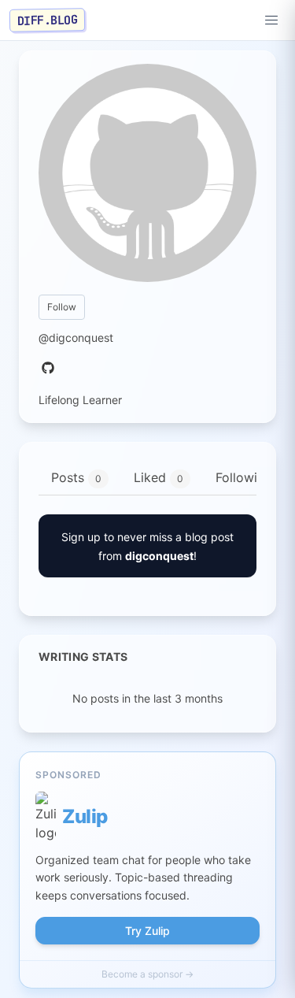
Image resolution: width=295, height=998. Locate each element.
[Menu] (271, 20)
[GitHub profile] (48, 368)
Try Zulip (147, 930)
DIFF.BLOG (47, 19)
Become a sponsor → (147, 974)
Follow (61, 307)
